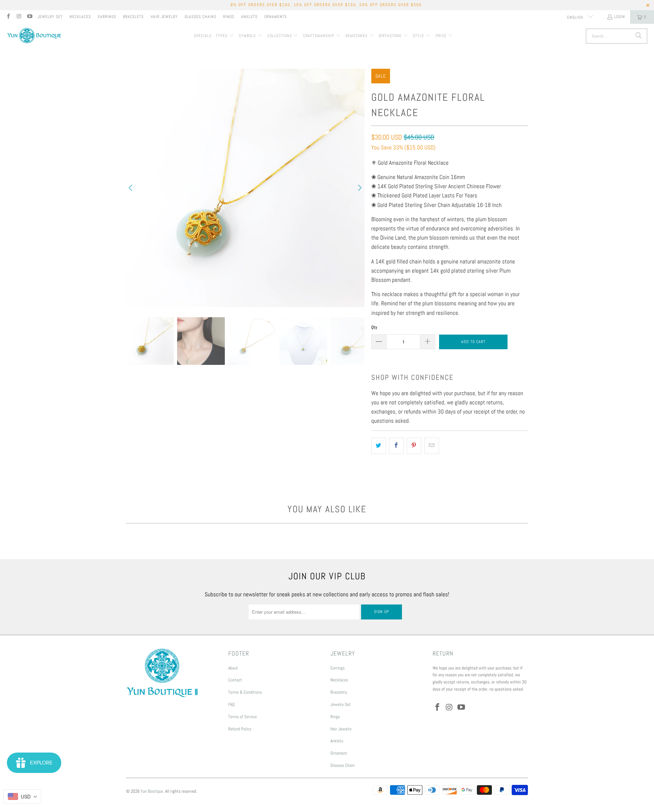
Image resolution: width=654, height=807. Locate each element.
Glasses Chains (200, 16)
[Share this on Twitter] (378, 446)
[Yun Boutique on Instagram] (18, 17)
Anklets (249, 16)
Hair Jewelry (164, 16)
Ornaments (275, 16)
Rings (228, 16)
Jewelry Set (50, 16)
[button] (225, 36)
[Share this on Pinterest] (414, 446)
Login (619, 16)
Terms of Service (242, 717)
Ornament (338, 753)
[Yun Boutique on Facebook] (8, 17)
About (233, 668)
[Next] (359, 188)
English (576, 17)
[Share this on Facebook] (396, 446)
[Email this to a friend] (431, 446)
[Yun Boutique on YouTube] (29, 17)
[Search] (638, 36)
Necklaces (80, 16)
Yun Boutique (152, 791)
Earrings (107, 16)
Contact (235, 680)
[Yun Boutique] (34, 36)
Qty (374, 327)
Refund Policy (239, 729)
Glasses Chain (342, 765)
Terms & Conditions (245, 692)
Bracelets (133, 16)
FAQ (231, 704)
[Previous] (131, 188)
